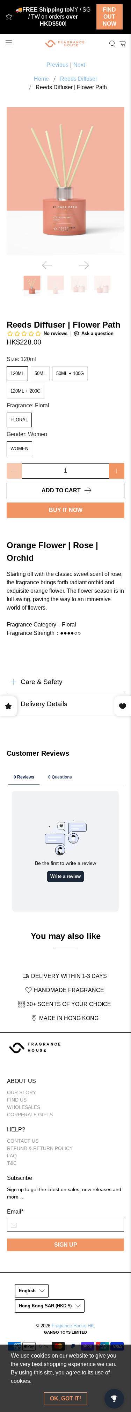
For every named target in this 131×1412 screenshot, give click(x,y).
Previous (57, 65)
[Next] (84, 265)
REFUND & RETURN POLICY (40, 1148)
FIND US (17, 1100)
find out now (109, 17)
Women (19, 448)
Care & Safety (42, 681)
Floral (19, 419)
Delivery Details (44, 704)
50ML (40, 373)
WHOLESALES (23, 1107)
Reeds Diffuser (78, 79)
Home (41, 79)
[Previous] (47, 265)
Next (79, 65)
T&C (12, 1163)
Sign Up (65, 1245)
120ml (17, 373)
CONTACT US (22, 1141)
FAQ (12, 1155)
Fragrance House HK (73, 1325)
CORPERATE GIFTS (30, 1114)
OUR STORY (21, 1092)
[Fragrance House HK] (66, 43)
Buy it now (65, 510)
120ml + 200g (25, 391)
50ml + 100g (70, 373)
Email (15, 1212)
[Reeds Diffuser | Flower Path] (65, 181)
